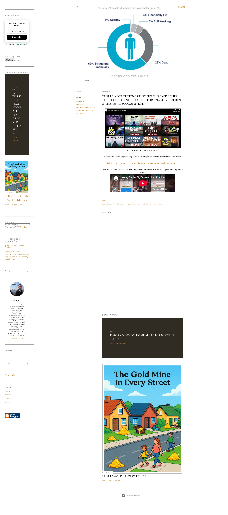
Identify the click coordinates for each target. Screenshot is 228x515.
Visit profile (16, 339)
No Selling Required (84, 110)
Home (7, 391)
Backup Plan (81, 101)
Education (80, 104)
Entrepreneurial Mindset (86, 107)
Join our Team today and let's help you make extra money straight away (17, 257)
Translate (23, 227)
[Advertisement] (131, 291)
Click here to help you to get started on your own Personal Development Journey (143, 163)
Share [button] (78, 92)
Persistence (81, 114)
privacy (8, 395)
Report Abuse (11, 375)
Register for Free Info (14, 251)
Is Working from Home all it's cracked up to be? (16, 111)
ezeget (16, 300)
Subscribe (16, 37)
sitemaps (8, 398)
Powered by (11, 44)
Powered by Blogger (133, 495)
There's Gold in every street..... (125, 476)
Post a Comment (122, 343)
